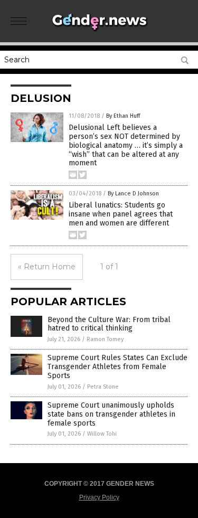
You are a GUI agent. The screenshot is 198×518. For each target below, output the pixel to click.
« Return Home (47, 266)
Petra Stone (103, 386)
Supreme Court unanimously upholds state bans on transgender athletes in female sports (111, 414)
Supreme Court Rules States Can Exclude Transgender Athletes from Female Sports (117, 366)
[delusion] (99, 31)
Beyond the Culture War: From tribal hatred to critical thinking (109, 324)
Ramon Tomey (105, 339)
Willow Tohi (102, 433)
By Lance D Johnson (133, 193)
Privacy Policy (99, 497)
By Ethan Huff (123, 115)
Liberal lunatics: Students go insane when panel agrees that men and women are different (121, 214)
